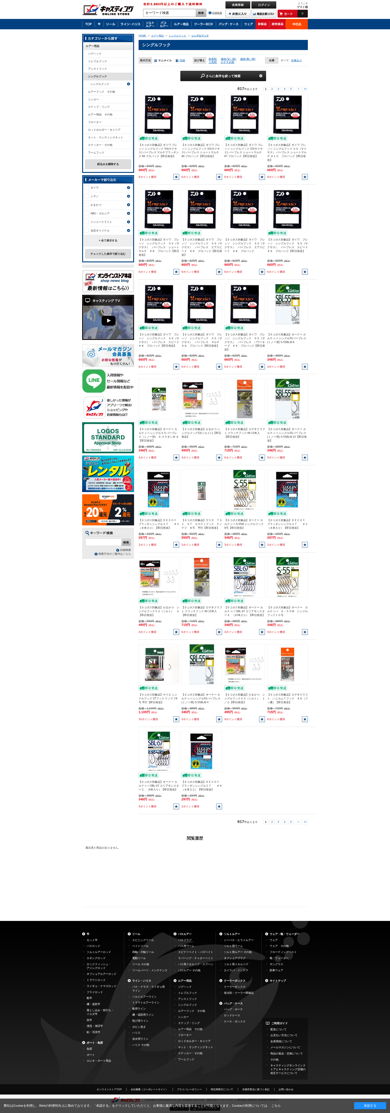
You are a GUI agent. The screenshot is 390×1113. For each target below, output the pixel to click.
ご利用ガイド (280, 1023)
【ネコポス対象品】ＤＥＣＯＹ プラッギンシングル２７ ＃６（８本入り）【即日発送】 (201, 785)
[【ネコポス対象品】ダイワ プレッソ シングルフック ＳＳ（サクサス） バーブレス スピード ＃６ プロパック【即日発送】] (287, 209)
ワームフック (96, 152)
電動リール (139, 958)
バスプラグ (185, 940)
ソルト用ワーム (233, 946)
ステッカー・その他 (100, 145)
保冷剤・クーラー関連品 (239, 992)
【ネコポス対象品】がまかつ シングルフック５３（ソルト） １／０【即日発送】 (244, 698)
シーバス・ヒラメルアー (239, 940)
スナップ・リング (99, 106)
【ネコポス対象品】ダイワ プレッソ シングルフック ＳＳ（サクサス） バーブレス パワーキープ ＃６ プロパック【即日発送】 (244, 342)
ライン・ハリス (141, 980)
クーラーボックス (235, 980)
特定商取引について (222, 1089)
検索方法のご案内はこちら (114, 553)
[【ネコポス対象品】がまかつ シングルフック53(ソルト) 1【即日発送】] (202, 399)
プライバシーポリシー (189, 1089)
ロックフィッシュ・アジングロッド (99, 966)
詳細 (182, 60)
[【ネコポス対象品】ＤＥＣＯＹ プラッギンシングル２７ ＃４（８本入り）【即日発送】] (159, 489)
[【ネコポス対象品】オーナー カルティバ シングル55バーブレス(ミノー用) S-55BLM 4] (201, 664)
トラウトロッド (96, 980)
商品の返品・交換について (286, 1053)
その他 (274, 1059)
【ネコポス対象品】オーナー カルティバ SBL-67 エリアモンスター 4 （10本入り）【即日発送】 (244, 611)
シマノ (95, 196)
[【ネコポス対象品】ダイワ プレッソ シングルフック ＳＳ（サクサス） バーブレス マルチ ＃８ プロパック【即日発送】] (202, 304)
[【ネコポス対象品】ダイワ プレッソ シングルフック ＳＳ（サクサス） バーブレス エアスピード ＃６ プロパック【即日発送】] (202, 209)
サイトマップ (278, 980)
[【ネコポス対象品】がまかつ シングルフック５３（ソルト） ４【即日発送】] (159, 577)
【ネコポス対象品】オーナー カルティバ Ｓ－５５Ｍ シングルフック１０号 (287, 611)
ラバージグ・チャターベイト (195, 958)
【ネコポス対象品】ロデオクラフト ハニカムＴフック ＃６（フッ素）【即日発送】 (287, 698)
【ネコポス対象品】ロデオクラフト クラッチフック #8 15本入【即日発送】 (244, 433)
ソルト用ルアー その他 (238, 952)
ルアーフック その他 (101, 91)
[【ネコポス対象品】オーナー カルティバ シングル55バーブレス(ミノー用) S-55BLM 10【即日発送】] (287, 399)
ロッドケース (232, 1015)
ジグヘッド (95, 53)
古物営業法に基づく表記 (255, 1089)
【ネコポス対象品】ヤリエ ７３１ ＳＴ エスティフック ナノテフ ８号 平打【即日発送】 (201, 524)
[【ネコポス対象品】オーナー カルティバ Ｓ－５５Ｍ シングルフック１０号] (287, 577)
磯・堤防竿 (93, 1004)
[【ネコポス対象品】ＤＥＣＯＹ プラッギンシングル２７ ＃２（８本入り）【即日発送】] (287, 489)
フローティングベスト (283, 952)
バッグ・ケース (233, 1003)
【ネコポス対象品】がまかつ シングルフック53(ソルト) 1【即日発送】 (201, 433)
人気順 (213, 62)
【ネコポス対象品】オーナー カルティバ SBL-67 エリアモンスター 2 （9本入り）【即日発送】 (159, 785)
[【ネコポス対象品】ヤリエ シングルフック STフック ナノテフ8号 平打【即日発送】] (159, 664)
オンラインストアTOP (109, 1089)
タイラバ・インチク (236, 970)
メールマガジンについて (285, 1047)
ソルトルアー (232, 934)
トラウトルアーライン (145, 1002)
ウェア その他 (279, 946)
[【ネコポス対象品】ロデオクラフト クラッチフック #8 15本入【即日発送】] (244, 399)
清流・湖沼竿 (95, 1026)
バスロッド (93, 946)
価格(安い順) (229, 59)
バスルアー (185, 934)
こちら (276, 1105)
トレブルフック (97, 61)
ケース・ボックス (235, 1021)
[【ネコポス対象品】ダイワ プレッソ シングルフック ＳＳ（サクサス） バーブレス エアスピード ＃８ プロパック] (245, 209)
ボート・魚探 (95, 1042)
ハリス (136, 1032)
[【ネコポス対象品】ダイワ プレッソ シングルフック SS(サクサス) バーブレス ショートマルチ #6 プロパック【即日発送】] (202, 114)
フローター (95, 122)
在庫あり (296, 60)
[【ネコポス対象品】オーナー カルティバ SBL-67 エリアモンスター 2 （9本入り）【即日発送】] (158, 751)
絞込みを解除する (108, 164)
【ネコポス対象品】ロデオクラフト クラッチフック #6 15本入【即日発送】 (201, 611)
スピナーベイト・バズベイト (195, 952)
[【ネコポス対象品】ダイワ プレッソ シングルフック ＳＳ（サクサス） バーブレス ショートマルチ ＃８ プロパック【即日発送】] (159, 209)
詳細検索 (217, 12)
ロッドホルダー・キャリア (104, 129)
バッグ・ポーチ (233, 1009)
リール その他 (140, 964)
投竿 (89, 1020)
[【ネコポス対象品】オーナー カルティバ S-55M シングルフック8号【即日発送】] (244, 489)
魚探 (89, 1048)
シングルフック (97, 76)
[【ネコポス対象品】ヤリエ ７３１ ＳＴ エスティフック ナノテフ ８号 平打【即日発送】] (202, 489)
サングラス (276, 964)
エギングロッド (96, 958)
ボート (91, 1054)
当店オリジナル (100, 230)
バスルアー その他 (189, 970)
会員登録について (281, 1041)
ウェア (274, 940)
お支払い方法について (283, 1035)
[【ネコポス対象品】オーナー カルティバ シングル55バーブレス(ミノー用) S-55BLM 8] (287, 304)
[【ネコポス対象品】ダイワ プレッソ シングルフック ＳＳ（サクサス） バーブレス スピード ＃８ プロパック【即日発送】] (159, 304)
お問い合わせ (286, 1089)
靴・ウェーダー (279, 958)
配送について (278, 1029)
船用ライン (139, 1008)
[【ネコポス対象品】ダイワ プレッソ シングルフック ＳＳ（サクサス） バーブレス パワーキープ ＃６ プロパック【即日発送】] (245, 304)
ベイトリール (140, 946)
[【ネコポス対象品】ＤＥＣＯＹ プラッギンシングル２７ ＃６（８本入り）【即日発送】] (202, 751)
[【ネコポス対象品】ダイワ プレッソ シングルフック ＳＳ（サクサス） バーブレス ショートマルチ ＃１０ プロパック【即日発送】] (287, 114)
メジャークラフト (101, 222)
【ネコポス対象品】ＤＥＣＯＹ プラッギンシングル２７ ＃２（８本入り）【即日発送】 (287, 524)
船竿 (89, 998)
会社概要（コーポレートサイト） (149, 1089)
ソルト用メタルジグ (236, 964)
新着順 (213, 59)
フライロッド (95, 992)
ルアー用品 (92, 46)
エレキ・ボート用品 (99, 1060)
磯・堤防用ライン (143, 1014)
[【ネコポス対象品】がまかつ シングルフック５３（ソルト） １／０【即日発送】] (245, 664)
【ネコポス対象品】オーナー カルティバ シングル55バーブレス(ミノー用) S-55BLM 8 (286, 338)
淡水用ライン (140, 1038)
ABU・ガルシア (100, 213)
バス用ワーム (186, 946)
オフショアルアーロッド (101, 974)
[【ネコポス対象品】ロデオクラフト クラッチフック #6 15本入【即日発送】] (202, 577)
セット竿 (92, 940)
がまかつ (96, 204)
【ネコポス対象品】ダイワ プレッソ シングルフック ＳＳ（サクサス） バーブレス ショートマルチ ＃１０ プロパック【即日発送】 (286, 152)
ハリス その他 (140, 1045)
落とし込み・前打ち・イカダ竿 (100, 1012)
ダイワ (95, 187)
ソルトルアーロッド (99, 952)
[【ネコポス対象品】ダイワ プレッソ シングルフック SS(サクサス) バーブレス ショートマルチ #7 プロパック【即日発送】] (245, 114)
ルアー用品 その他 (100, 114)
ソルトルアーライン (144, 996)
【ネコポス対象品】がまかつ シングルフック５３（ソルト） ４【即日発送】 (159, 611)
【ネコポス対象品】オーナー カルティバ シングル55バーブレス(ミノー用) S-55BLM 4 (201, 698)
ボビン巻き (139, 1026)
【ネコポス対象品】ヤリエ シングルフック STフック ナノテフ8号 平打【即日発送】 (158, 698)
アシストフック (97, 68)
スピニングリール (143, 940)
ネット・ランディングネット (105, 137)
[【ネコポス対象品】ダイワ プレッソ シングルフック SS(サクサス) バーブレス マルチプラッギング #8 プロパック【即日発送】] (159, 114)
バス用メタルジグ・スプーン (195, 964)
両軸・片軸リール (143, 952)
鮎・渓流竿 (93, 1032)
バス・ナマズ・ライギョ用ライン (148, 988)
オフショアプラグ (235, 958)
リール (136, 934)
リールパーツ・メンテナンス (149, 970)
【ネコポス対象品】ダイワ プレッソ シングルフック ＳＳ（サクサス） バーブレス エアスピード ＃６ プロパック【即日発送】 (201, 247)
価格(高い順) (247, 59)
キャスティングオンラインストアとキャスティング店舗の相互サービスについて (288, 1069)
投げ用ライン (140, 1020)
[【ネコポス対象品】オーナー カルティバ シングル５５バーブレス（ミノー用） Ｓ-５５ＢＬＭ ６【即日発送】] (159, 399)
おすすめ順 (227, 62)
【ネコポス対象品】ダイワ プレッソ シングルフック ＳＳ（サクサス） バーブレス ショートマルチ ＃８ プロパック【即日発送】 (159, 247)
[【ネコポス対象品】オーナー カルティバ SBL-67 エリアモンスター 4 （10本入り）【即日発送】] (244, 577)
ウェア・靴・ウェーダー (284, 934)
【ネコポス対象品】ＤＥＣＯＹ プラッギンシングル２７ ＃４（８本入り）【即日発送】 (159, 524)
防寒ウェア (276, 970)
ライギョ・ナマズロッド (101, 986)
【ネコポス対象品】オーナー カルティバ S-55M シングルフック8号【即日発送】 (244, 524)
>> (305, 89)
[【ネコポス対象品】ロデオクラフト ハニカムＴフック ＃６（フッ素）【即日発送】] (287, 664)
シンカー (93, 99)
